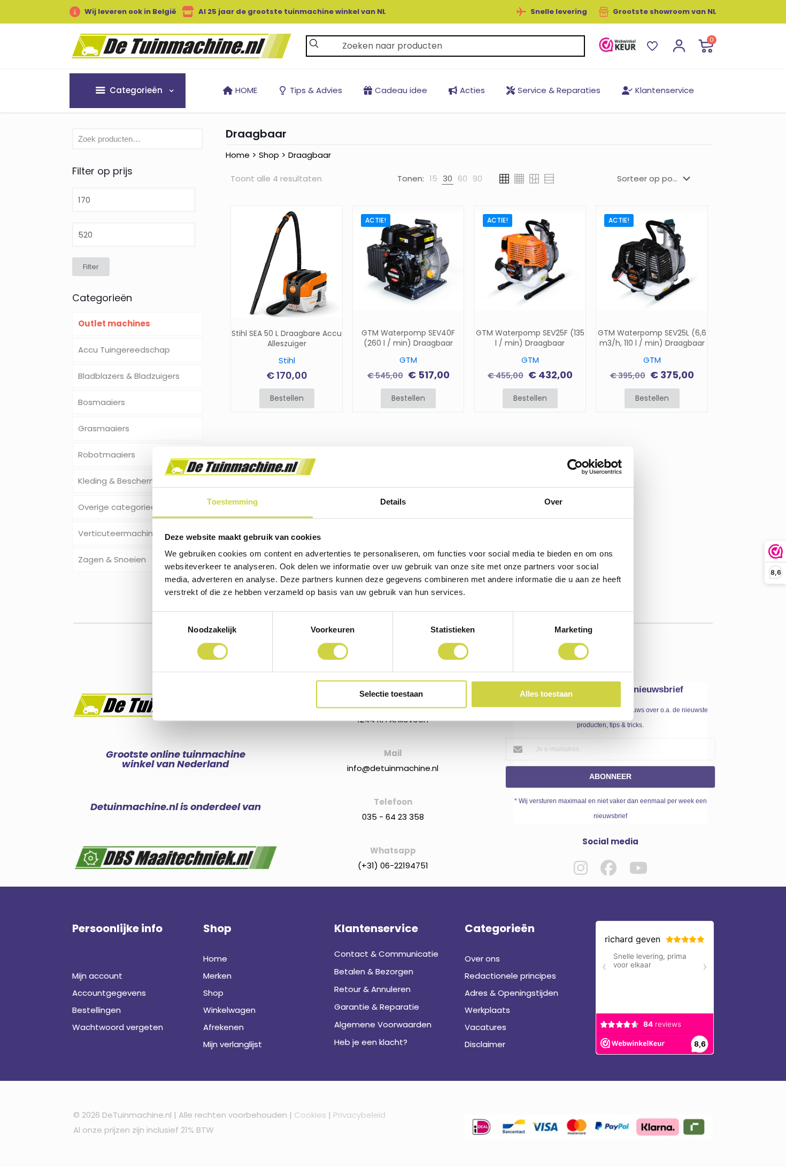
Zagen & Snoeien (112, 559)
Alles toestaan (546, 694)
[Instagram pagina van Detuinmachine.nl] (581, 868)
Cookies (310, 1114)
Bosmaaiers (101, 402)
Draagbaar (309, 155)
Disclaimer (485, 1044)
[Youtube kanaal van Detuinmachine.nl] (638, 868)
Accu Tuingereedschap (124, 349)
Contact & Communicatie (386, 953)
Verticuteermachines (120, 533)
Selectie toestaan (391, 694)
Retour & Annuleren (372, 989)
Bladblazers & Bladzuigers (129, 376)
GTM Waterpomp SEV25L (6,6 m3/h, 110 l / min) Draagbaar (652, 338)
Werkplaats (487, 1010)
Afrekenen (223, 1027)
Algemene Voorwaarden (382, 1024)
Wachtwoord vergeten (117, 1027)
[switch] (333, 651)
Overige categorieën (119, 507)
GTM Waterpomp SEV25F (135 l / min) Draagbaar (530, 338)
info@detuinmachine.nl (392, 768)
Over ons (482, 958)
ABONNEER (610, 776)
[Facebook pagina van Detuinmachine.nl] (608, 868)
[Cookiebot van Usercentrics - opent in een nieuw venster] (575, 467)
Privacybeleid (359, 1114)
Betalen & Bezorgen (373, 971)
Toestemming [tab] (232, 502)
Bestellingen (96, 1010)
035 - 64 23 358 (393, 816)
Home (238, 155)
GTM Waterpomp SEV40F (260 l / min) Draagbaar (408, 338)
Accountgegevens (109, 992)
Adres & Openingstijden (511, 992)
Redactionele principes (510, 975)
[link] (617, 44)
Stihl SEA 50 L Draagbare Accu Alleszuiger (287, 339)
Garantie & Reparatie (376, 1006)
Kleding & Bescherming (123, 480)
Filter (91, 267)
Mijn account (97, 975)
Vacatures (485, 1027)
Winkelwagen (229, 1010)
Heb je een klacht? (370, 1042)
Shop (269, 155)
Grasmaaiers (103, 428)
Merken (217, 975)
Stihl (287, 360)
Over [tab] (553, 502)
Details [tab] (393, 502)
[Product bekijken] (327, 244)
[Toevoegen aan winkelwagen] (327, 221)
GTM (408, 359)
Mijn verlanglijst (232, 1044)
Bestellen (287, 398)
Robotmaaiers (106, 454)
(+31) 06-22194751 (393, 865)
